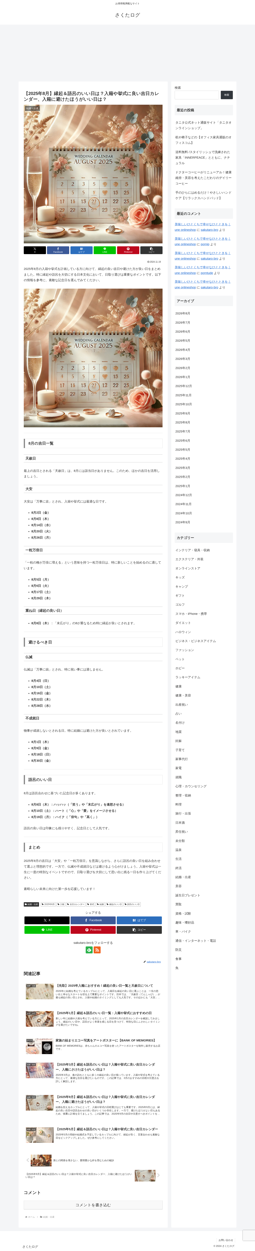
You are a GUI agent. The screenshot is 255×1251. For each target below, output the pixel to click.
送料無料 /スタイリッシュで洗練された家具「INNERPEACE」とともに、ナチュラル (202, 157)
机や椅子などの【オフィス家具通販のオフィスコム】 (203, 140)
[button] (151, 250)
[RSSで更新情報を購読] (97, 949)
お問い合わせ (226, 1240)
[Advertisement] (127, 53)
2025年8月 (49, 904)
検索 (178, 87)
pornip (205, 244)
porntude (207, 273)
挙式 (92, 904)
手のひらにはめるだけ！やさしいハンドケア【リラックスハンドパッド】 (203, 195)
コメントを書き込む (93, 1205)
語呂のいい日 (133, 904)
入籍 (62, 904)
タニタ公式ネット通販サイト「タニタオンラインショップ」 (203, 125)
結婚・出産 (33, 904)
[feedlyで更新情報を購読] (89, 949)
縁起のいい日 (115, 904)
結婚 (102, 904)
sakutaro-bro (209, 230)
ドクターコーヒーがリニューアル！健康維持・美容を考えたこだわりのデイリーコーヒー (203, 178)
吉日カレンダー (77, 904)
